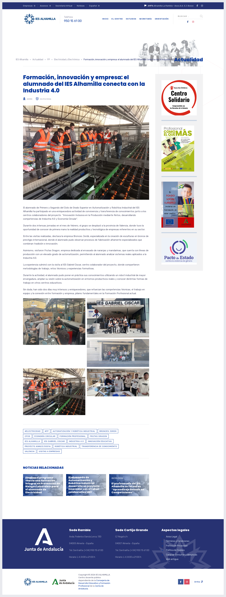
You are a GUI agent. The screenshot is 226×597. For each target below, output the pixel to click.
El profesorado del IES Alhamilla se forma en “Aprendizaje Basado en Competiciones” (127, 488)
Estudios (131, 19)
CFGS (27, 436)
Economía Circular (45, 436)
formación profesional (73, 436)
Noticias (81, 6)
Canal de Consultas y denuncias (181, 554)
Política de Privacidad (176, 545)
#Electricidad (33, 431)
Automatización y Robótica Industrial (74, 431)
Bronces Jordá (108, 431)
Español (93, 6)
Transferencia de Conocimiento (99, 446)
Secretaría (145, 19)
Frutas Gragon (98, 436)
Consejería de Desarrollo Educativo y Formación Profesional (94, 583)
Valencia (30, 451)
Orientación (162, 19)
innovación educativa (100, 441)
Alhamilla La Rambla (163, 6)
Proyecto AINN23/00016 (38, 446)
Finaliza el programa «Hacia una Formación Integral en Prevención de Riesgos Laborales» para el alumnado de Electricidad (42, 485)
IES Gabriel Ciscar (54, 441)
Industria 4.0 (76, 441)
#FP (47, 431)
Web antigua (172, 559)
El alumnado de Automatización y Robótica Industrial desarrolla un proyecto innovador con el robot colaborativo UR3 (83, 485)
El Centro (117, 19)
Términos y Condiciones (177, 541)
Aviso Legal (171, 536)
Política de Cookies (175, 550)
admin (29, 99)
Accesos (44, 6)
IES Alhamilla (32, 441)
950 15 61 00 (73, 21)
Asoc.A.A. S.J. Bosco (184, 6)
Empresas (28, 6)
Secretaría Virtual (64, 6)
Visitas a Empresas (49, 451)
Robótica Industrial (66, 446)
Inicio (105, 19)
